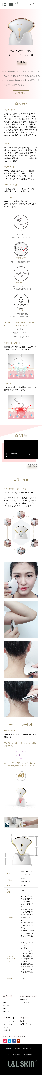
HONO (6, 1005)
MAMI (6, 1002)
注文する (21, 93)
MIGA (6, 1011)
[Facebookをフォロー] (14, 1041)
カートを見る (9, 1024)
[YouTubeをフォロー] (18, 1041)
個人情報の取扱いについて (29, 1048)
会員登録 (7, 1030)
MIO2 (6, 1008)
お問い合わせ (26, 1024)
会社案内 (24, 999)
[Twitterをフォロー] (9, 1041)
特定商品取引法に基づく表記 (13, 1048)
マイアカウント (10, 1021)
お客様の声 (25, 1002)
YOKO (6, 1000)
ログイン (7, 1027)
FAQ (22, 1021)
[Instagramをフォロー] (5, 1041)
